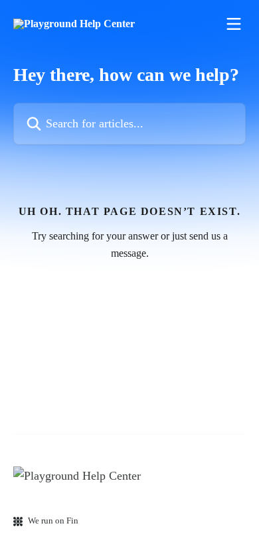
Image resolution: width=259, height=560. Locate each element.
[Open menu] (234, 24)
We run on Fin (53, 520)
